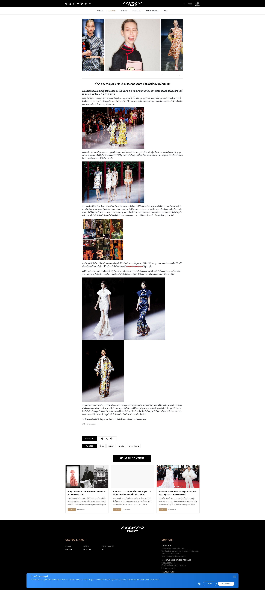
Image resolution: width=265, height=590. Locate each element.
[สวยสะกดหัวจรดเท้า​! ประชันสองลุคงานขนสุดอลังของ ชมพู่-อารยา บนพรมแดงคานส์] (178, 476)
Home (84, 75)
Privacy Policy (167, 572)
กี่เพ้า (102, 446)
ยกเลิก (210, 584)
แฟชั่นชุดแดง (134, 446)
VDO (166, 11)
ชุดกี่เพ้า (111, 446)
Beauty (124, 11)
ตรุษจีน (121, 446)
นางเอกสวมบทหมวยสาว (134, 266)
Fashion (112, 11)
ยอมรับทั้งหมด (226, 584)
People (100, 11)
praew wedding (152, 11)
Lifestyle (136, 11)
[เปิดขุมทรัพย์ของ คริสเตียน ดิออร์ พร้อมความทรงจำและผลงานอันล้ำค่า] (87, 476)
